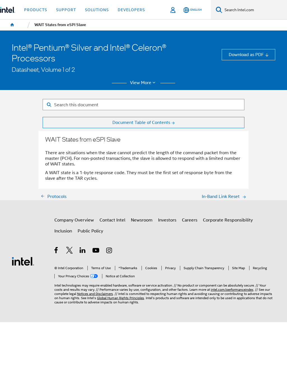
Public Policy (90, 231)
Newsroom (141, 220)
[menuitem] (12, 25)
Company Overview (74, 220)
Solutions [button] (97, 9)
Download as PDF (246, 54)
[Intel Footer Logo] (23, 261)
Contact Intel (112, 220)
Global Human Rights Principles (120, 298)
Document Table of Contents (141, 122)
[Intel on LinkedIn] (82, 251)
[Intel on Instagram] (109, 251)
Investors (167, 220)
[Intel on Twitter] (69, 251)
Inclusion (63, 231)
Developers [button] (131, 9)
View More (140, 83)
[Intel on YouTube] (96, 251)
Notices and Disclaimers (95, 294)
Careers (189, 220)
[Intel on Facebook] (56, 251)
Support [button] (66, 9)
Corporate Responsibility (228, 220)
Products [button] (35, 9)
